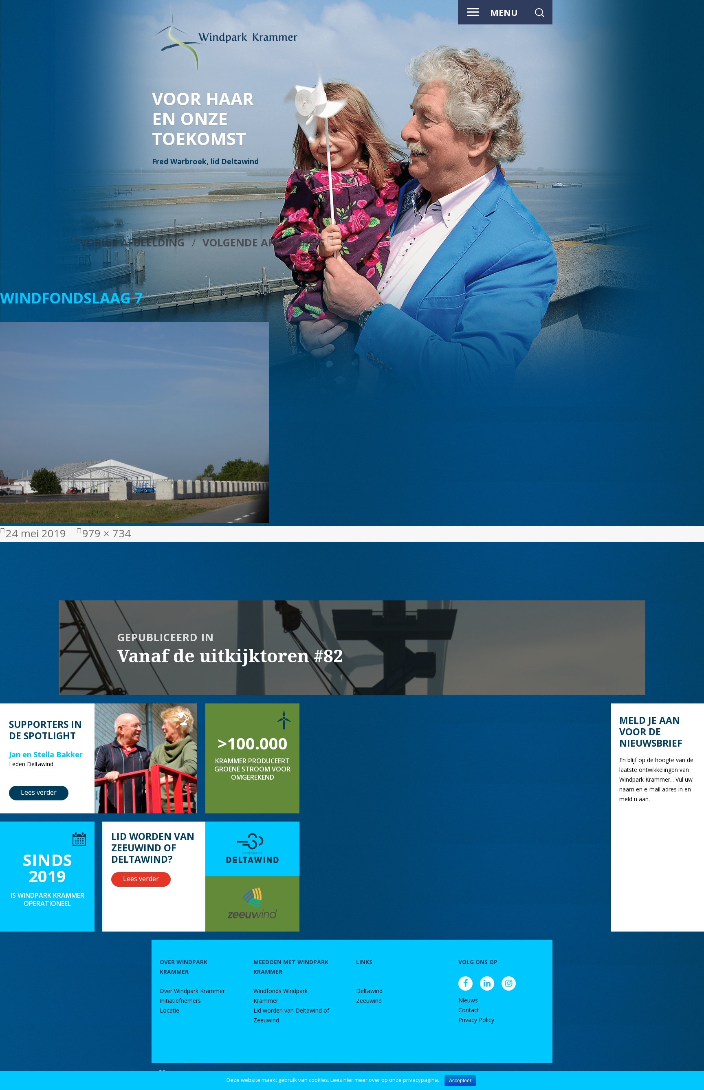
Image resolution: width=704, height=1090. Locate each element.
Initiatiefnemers (180, 1000)
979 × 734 (106, 533)
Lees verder (39, 792)
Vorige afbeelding (132, 242)
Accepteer (460, 1080)
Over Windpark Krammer (192, 991)
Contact (468, 1010)
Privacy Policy (476, 1020)
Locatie (169, 1010)
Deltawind (369, 991)
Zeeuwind (369, 1000)
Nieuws (468, 1000)
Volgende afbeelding (263, 242)
